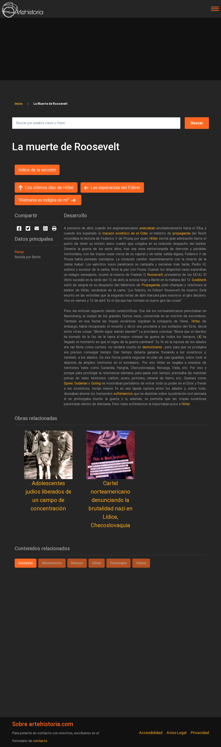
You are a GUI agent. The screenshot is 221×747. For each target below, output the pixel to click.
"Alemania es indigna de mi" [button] (43, 200)
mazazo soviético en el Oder (125, 233)
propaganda (181, 233)
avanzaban (147, 228)
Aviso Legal (176, 732)
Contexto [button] (25, 563)
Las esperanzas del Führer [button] (115, 187)
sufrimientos (123, 394)
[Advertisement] (110, 50)
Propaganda (151, 285)
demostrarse (152, 347)
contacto (40, 741)
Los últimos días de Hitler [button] (49, 187)
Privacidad (200, 732)
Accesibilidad (150, 732)
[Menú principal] (213, 9)
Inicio (19, 103)
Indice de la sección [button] (37, 169)
